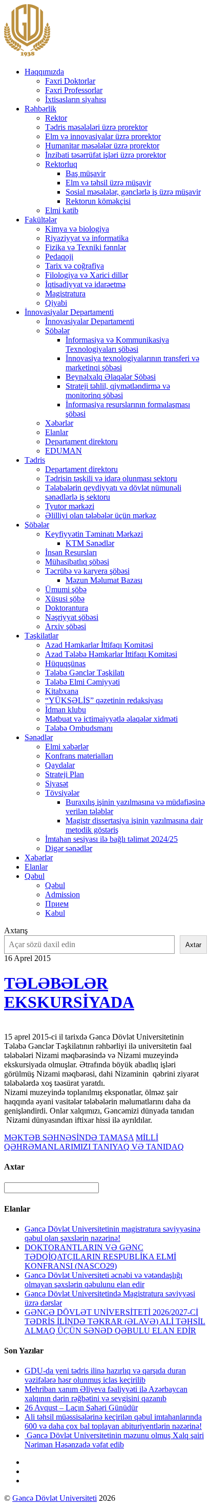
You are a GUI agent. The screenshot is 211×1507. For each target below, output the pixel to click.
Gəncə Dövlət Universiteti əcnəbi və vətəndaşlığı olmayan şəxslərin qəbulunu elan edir (103, 1280)
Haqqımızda (44, 71)
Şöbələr (57, 330)
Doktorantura (66, 608)
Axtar (193, 945)
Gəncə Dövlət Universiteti (54, 1498)
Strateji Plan (64, 774)
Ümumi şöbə (66, 589)
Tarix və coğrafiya (74, 265)
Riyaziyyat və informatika (87, 238)
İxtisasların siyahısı (75, 99)
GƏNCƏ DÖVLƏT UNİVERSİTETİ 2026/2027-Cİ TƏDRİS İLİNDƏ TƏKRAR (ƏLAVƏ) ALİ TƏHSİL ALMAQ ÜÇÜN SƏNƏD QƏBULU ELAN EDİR (115, 1321)
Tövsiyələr (62, 792)
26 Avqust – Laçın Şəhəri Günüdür (81, 1407)
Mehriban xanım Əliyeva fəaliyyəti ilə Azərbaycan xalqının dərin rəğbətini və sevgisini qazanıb (106, 1394)
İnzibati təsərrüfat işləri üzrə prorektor (105, 154)
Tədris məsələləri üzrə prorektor (96, 127)
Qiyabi (56, 302)
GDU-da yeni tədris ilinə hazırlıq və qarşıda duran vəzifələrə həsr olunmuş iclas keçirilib (105, 1375)
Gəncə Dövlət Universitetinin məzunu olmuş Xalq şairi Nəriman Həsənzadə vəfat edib (114, 1440)
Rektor (56, 118)
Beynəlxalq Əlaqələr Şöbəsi (111, 376)
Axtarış (16, 930)
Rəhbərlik (40, 108)
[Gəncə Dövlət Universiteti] (27, 54)
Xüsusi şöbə (65, 598)
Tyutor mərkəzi (69, 506)
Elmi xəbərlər (67, 746)
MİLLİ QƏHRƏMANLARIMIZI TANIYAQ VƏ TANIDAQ (94, 1142)
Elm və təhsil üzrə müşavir (108, 182)
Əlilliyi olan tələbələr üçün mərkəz (100, 515)
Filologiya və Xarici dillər (86, 275)
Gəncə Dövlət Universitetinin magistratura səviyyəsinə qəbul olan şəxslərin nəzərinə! (112, 1233)
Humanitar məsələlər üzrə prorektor (102, 145)
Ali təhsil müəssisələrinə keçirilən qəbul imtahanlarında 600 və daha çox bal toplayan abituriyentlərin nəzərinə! (113, 1421)
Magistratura (65, 293)
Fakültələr (41, 219)
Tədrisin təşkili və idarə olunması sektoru (111, 478)
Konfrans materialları (79, 755)
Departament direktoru (81, 441)
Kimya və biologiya (77, 228)
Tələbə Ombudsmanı (79, 728)
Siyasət (56, 783)
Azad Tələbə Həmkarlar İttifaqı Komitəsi (111, 654)
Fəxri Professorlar (73, 90)
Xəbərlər (59, 423)
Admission (62, 894)
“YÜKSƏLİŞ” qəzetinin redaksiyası (104, 700)
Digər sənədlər (68, 848)
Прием (57, 903)
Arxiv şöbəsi (65, 626)
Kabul (55, 913)
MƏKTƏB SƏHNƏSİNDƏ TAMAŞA (69, 1137)
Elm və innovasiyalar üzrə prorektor (103, 136)
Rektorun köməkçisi (98, 201)
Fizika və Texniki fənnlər (85, 247)
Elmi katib (61, 210)
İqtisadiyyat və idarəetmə (85, 284)
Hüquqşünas (65, 663)
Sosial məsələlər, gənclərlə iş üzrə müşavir (133, 191)
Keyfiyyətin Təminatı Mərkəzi (94, 534)
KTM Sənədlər (90, 543)
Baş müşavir (86, 173)
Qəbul (35, 876)
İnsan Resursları (71, 552)
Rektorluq (61, 164)
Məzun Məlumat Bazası (104, 580)
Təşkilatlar (41, 635)
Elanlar (56, 432)
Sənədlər (39, 737)
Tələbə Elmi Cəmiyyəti (82, 681)
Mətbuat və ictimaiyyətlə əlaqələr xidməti (111, 718)
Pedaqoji (59, 256)
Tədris (35, 460)
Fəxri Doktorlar (70, 81)
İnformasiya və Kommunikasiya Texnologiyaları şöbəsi (117, 344)
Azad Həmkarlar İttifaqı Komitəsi (99, 645)
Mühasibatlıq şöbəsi (77, 561)
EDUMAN (63, 450)
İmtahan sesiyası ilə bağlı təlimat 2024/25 (111, 839)
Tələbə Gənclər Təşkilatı (84, 672)
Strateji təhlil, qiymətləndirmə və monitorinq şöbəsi (118, 391)
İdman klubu (65, 709)
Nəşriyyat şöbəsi (71, 617)
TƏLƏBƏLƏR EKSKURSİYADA (69, 992)
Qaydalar (60, 765)
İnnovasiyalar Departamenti (69, 312)
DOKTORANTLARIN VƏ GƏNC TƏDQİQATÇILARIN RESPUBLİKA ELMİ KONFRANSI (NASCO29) (100, 1256)
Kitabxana (61, 691)
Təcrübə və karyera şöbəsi (87, 571)
